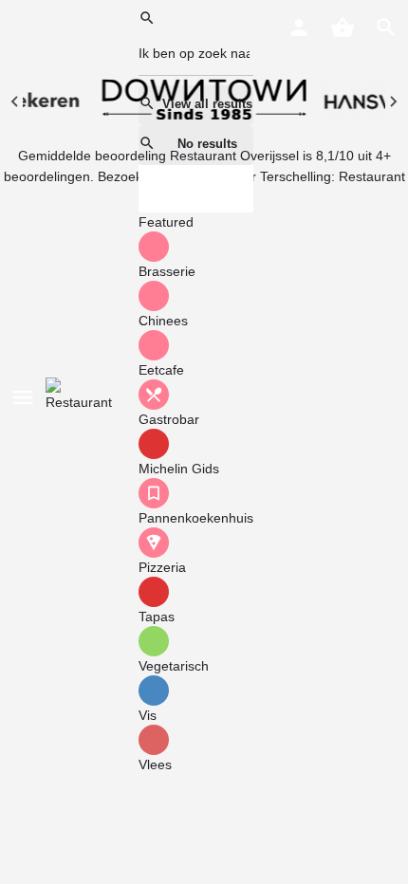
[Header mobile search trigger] (386, 27)
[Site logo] (85, 396)
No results (207, 144)
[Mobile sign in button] (299, 27)
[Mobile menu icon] (22, 396)
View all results (207, 104)
